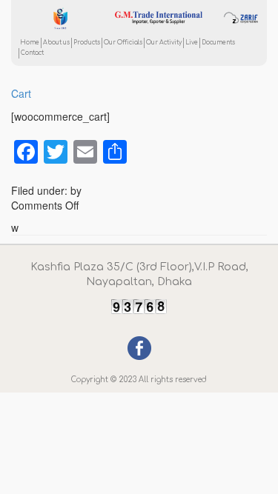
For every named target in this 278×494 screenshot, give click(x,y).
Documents (218, 42)
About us (56, 42)
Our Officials (123, 42)
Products (86, 42)
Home (29, 42)
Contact (32, 53)
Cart (21, 93)
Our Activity (164, 42)
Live (191, 42)
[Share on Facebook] (139, 345)
